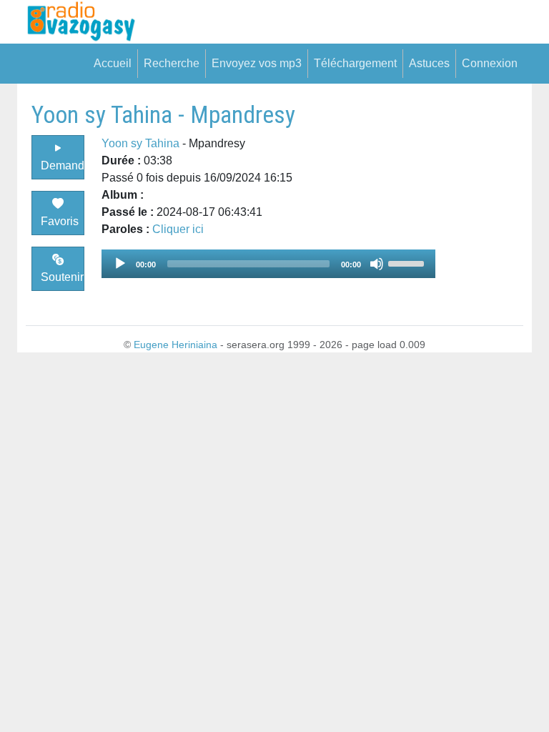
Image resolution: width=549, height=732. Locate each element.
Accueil (113, 63)
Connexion (490, 63)
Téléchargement (355, 63)
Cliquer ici (178, 229)
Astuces (429, 63)
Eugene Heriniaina (175, 344)
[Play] (120, 264)
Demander (62, 165)
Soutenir (62, 277)
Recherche (171, 63)
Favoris (60, 221)
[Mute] (377, 264)
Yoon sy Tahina (140, 143)
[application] (268, 263)
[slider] (408, 262)
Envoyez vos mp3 (257, 63)
